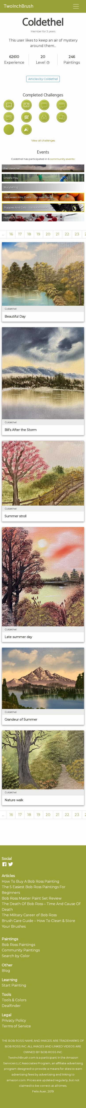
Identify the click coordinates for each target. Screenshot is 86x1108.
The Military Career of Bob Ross (29, 915)
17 (20, 234)
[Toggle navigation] (76, 6)
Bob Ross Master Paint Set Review (32, 898)
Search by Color (16, 956)
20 (48, 234)
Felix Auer (39, 1091)
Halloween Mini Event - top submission (28, 197)
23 (77, 234)
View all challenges (43, 140)
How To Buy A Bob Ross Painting (30, 881)
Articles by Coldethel (43, 79)
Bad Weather (12, 168)
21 (57, 234)
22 (67, 234)
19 (38, 234)
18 (29, 234)
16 (11, 234)
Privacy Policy (14, 1020)
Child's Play (11, 177)
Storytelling (11, 187)
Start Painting (14, 985)
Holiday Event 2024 (16, 217)
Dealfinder (11, 1006)
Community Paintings (21, 950)
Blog (6, 971)
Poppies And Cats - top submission (26, 207)
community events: (62, 159)
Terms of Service (16, 1026)
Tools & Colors (14, 1000)
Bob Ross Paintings (18, 945)
